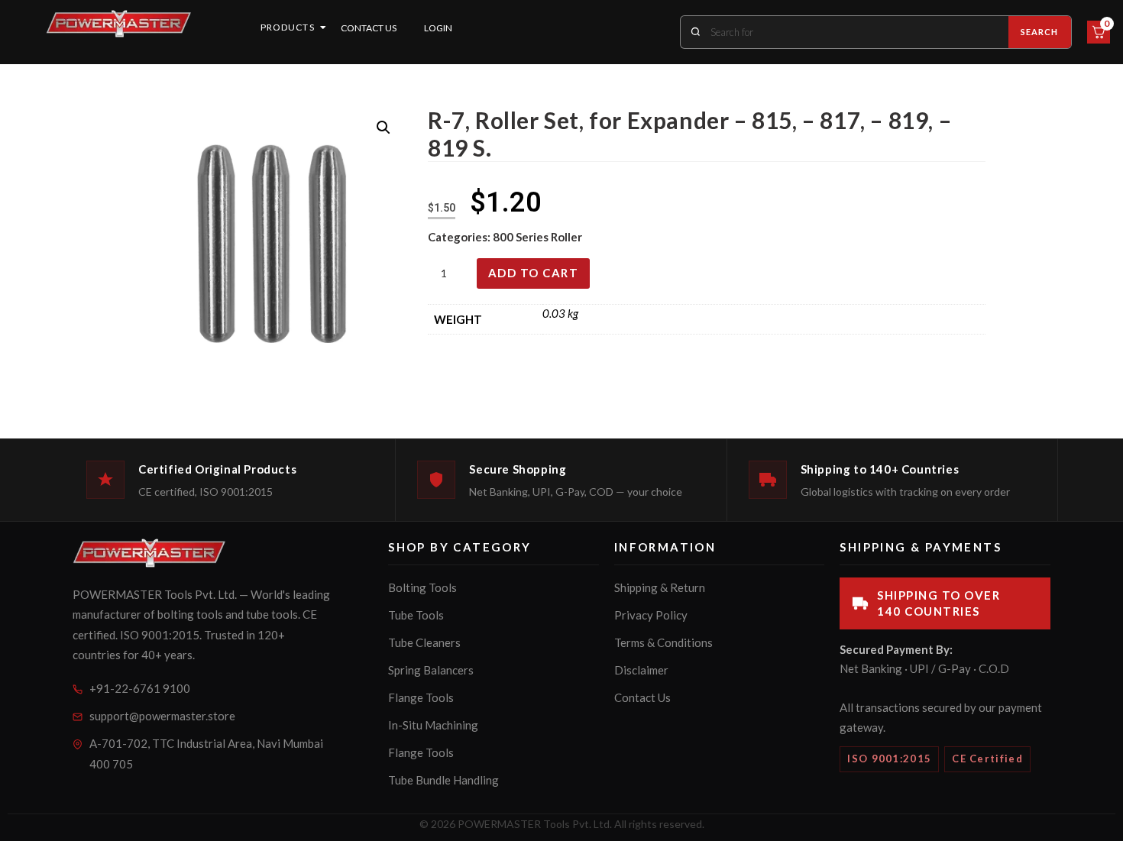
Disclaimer (641, 670)
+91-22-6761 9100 (139, 688)
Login (438, 28)
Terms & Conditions (663, 642)
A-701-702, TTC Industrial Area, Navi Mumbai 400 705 (206, 753)
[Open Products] (323, 27)
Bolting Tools (422, 587)
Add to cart (533, 273)
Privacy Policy (651, 615)
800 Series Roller (537, 237)
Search (1040, 32)
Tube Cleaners (424, 642)
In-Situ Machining (433, 725)
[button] (383, 127)
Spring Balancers (431, 670)
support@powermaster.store (162, 716)
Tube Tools (416, 615)
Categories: (460, 237)
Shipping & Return (659, 587)
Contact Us (368, 28)
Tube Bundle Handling (443, 780)
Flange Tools (421, 697)
